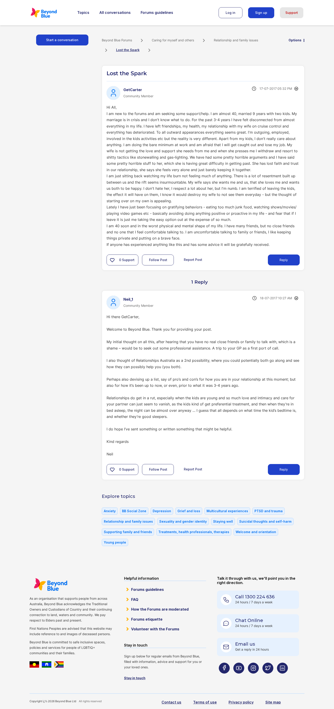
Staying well (223, 521)
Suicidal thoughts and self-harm (265, 521)
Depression (162, 511)
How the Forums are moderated (160, 609)
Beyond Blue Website (50, 584)
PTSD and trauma (268, 511)
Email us (245, 644)
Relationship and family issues (236, 40)
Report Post (193, 260)
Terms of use (205, 702)
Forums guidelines (157, 12)
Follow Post (158, 260)
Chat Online (249, 620)
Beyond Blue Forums (50, 13)
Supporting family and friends (128, 532)
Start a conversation (62, 40)
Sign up (261, 13)
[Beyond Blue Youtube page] (239, 677)
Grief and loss (188, 511)
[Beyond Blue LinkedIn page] (282, 677)
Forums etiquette (146, 619)
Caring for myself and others (173, 40)
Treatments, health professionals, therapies (193, 532)
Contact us (171, 702)
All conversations (115, 12)
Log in (230, 13)
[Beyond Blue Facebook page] (224, 677)
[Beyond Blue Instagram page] (253, 677)
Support (291, 13)
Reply (283, 260)
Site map (273, 702)
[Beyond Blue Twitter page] (268, 677)
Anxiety (110, 511)
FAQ (134, 599)
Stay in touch (134, 678)
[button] (112, 260)
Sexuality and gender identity (183, 521)
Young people (115, 542)
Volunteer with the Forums (155, 629)
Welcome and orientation (256, 532)
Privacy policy (241, 702)
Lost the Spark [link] (128, 50)
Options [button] (295, 40)
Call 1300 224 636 (254, 596)
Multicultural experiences (227, 511)
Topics (83, 12)
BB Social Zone (134, 511)
